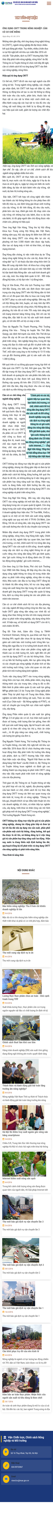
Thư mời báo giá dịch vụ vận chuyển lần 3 (23, 1221)
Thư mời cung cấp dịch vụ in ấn (17, 952)
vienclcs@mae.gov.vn (20, 1480)
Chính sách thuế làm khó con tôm (18, 1042)
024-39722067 (17, 1467)
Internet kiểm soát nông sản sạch (18, 1178)
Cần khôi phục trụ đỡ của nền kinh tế (20, 1351)
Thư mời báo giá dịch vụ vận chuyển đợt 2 (23, 1264)
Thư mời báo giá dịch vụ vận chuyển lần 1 (23, 1308)
